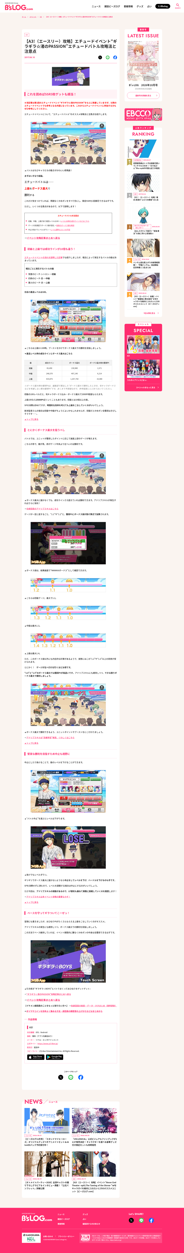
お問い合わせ (48, 1236)
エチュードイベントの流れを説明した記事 (43, 257)
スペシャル (33, 17)
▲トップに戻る (31, 419)
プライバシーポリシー (66, 1236)
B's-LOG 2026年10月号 (143, 85)
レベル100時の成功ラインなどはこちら (75, 221)
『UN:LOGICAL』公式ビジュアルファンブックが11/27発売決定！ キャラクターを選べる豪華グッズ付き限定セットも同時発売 (94, 1141)
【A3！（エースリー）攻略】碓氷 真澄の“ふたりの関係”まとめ (145, 198)
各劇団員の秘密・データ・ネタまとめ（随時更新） (94, 1005)
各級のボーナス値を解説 (65, 225)
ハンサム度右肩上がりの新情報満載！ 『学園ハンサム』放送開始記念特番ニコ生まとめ (146, 265)
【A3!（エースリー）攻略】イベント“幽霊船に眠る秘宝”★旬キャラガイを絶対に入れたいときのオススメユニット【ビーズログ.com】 (146, 301)
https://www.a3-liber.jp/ (48, 1043)
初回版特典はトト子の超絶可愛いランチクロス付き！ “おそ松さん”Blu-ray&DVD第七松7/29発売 (146, 165)
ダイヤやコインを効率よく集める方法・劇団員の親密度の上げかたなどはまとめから (64, 1011)
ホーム (24, 17)
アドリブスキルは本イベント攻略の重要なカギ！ (48, 896)
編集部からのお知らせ (91, 1223)
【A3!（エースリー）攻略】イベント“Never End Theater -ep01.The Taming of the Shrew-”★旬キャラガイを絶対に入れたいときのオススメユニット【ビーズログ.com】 (94, 1187)
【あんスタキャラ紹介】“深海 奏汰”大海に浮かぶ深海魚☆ (146, 232)
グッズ (140, 6)
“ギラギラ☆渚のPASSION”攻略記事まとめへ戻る (48, 994)
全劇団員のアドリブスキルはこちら (42, 508)
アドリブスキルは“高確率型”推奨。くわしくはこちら (50, 737)
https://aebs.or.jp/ (116, 1240)
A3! (41, 17)
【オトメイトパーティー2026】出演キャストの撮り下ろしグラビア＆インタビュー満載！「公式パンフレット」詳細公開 (46, 1185)
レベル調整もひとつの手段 (60, 229)
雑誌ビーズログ (112, 6)
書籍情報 (128, 6)
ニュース (96, 6)
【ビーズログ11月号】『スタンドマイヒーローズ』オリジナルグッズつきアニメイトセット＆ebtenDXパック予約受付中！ (46, 1141)
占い (149, 6)
